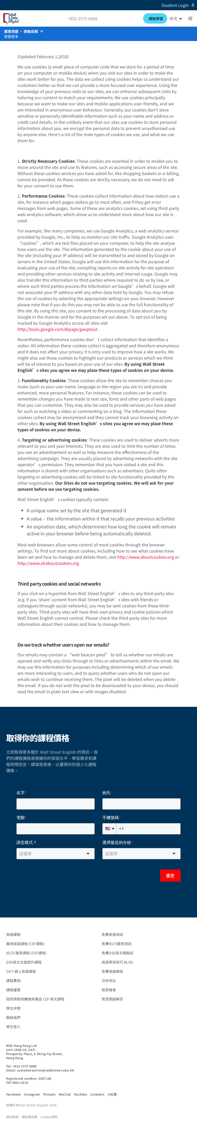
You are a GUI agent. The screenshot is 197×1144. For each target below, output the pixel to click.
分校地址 (109, 980)
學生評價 (13, 1008)
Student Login (175, 5)
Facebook (13, 1094)
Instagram (32, 1094)
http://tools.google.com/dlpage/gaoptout (57, 329)
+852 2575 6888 (82, 18)
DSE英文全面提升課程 (24, 962)
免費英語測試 (112, 934)
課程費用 (13, 980)
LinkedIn (97, 1094)
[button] (190, 18)
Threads (49, 1094)
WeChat (65, 1094)
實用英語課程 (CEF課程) (25, 943)
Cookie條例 (49, 1117)
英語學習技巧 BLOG (117, 962)
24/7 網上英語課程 (21, 971)
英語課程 (13, 934)
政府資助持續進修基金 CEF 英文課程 (35, 999)
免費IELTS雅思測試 (117, 943)
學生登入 (13, 1026)
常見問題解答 (112, 999)
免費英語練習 (112, 971)
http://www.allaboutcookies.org (48, 563)
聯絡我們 (13, 1017)
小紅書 (112, 1094)
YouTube (80, 1094)
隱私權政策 (29, 1117)
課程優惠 (13, 989)
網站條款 (12, 1117)
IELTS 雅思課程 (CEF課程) (26, 952)
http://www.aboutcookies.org (145, 557)
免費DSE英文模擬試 (117, 952)
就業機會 (109, 989)
